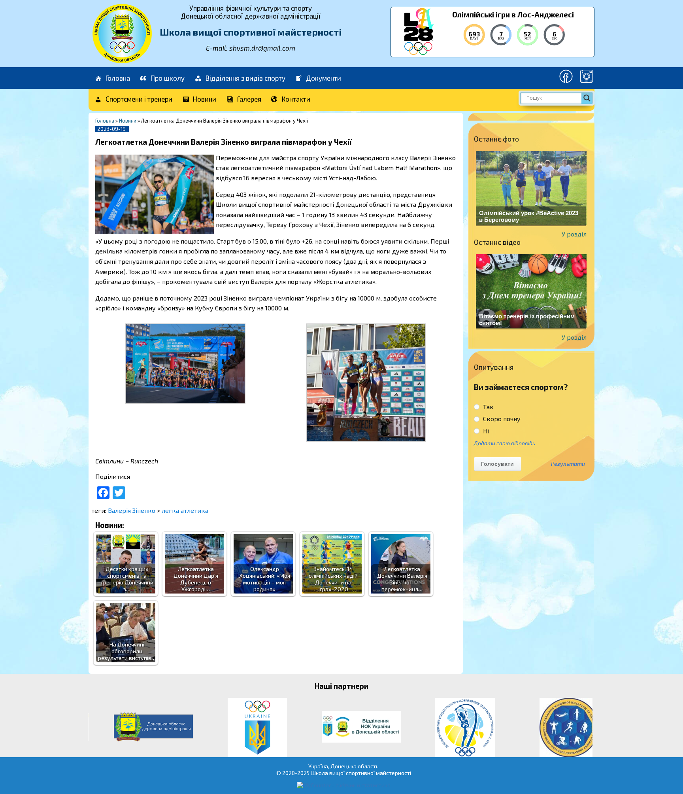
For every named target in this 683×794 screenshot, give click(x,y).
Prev (98, 727)
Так (487, 406)
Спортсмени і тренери (139, 99)
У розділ (574, 234)
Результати (568, 464)
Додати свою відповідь (504, 443)
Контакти (296, 99)
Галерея (249, 99)
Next (584, 727)
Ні (485, 431)
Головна (118, 78)
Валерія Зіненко (131, 510)
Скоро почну (501, 418)
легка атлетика (185, 510)
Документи (323, 78)
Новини (204, 99)
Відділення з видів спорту (245, 78)
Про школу (168, 78)
